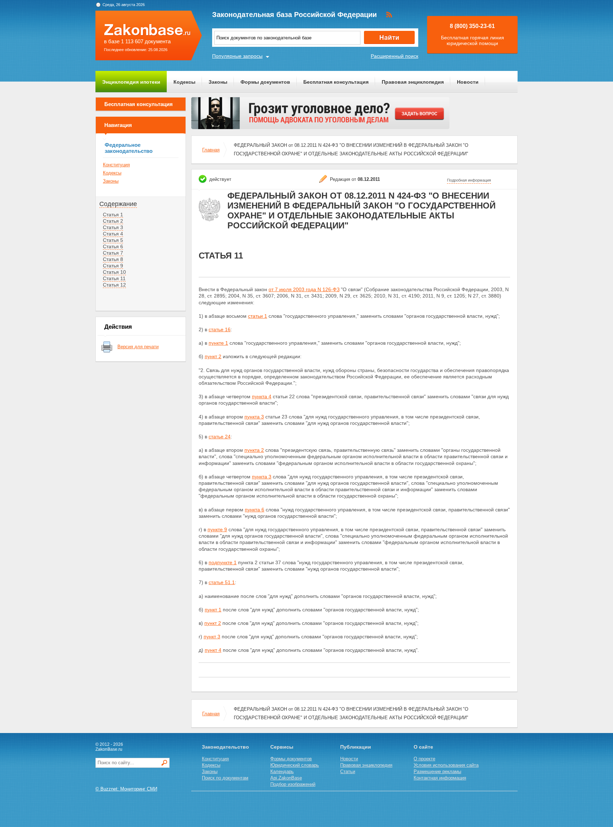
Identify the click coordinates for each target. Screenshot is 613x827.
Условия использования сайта (446, 765)
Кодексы (184, 82)
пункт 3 (212, 636)
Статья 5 (113, 240)
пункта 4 (261, 396)
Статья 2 (113, 221)
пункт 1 (213, 609)
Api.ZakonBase (286, 778)
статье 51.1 (222, 582)
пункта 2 (254, 450)
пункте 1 (218, 343)
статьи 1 (257, 316)
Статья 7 (113, 253)
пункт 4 (213, 650)
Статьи (347, 771)
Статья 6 (113, 246)
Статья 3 (113, 227)
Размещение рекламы (437, 771)
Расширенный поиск (394, 56)
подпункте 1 (223, 562)
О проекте (424, 758)
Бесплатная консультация (336, 82)
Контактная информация (440, 778)
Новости (468, 82)
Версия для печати (138, 346)
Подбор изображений (292, 784)
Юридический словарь (294, 765)
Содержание (118, 203)
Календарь (282, 771)
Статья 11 (114, 278)
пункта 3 (254, 417)
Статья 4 (113, 234)
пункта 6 (254, 509)
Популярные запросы (237, 56)
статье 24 (220, 436)
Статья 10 (114, 272)
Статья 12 (114, 285)
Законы (218, 82)
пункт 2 (213, 356)
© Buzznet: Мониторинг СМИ (126, 789)
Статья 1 (113, 214)
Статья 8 (113, 259)
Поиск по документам (225, 778)
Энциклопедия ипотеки (131, 82)
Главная (211, 149)
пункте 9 (217, 529)
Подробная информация (469, 180)
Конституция (116, 164)
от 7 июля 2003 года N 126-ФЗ (304, 289)
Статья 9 (113, 265)
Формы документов (265, 82)
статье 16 (220, 329)
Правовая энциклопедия (413, 82)
